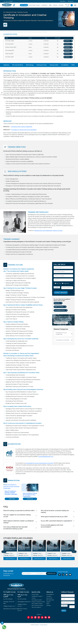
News (47, 603)
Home (4, 31)
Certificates (44, 5)
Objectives (6, 65)
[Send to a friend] (70, 574)
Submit (64, 610)
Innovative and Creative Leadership (21, 126)
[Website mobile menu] (74, 5)
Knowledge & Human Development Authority (40, 463)
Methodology (30, 65)
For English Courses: (9, 592)
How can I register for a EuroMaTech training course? (17, 515)
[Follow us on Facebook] (28, 617)
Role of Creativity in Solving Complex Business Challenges (11, 492)
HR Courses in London (37, 603)
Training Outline (54, 65)
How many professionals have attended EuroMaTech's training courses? (15, 527)
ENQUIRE (57, 303)
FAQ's (73, 65)
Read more (12, 498)
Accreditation (65, 65)
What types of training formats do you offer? (54, 516)
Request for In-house (60, 322)
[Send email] (45, 617)
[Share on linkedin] (66, 574)
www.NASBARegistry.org (45, 456)
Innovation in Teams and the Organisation (24, 129)
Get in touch (49, 598)
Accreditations (50, 594)
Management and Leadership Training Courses (48, 230)
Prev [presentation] (4, 551)
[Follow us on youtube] (42, 617)
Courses (37, 5)
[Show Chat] (4, 627)
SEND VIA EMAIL (59, 306)
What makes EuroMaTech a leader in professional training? (18, 521)
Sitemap (48, 605)
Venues (55, 5)
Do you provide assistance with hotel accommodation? (52, 526)
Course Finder (31, 5)
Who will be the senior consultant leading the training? (55, 511)
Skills (50, 5)
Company (48, 596)
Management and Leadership (15, 31)
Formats (61, 5)
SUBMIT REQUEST (61, 292)
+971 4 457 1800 (9, 1)
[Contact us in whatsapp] (49, 617)
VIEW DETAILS (9, 558)
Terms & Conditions (36, 607)
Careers (48, 601)
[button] (37, 562)
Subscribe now (51, 573)
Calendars (62, 1)
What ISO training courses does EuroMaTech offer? (19, 510)
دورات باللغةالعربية (67, 5)
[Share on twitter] (63, 574)
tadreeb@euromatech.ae (24, 601)
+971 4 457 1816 (22, 599)
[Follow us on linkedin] (35, 617)
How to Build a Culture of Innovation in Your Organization (30, 495)
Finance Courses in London (38, 601)
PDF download (50, 599)
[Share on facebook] (59, 574)
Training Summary (41, 65)
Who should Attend (17, 65)
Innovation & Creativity (62, 340)
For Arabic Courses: (23, 592)
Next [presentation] (74, 551)
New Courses (24, 5)
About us (70, 1)
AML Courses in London (37, 605)
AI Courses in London (37, 599)
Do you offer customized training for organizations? (56, 521)
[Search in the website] (72, 5)
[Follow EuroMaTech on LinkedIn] (2, 623)
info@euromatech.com (9, 606)
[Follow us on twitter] (32, 617)
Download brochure (59, 310)
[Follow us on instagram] (38, 617)
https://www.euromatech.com (10, 608)
